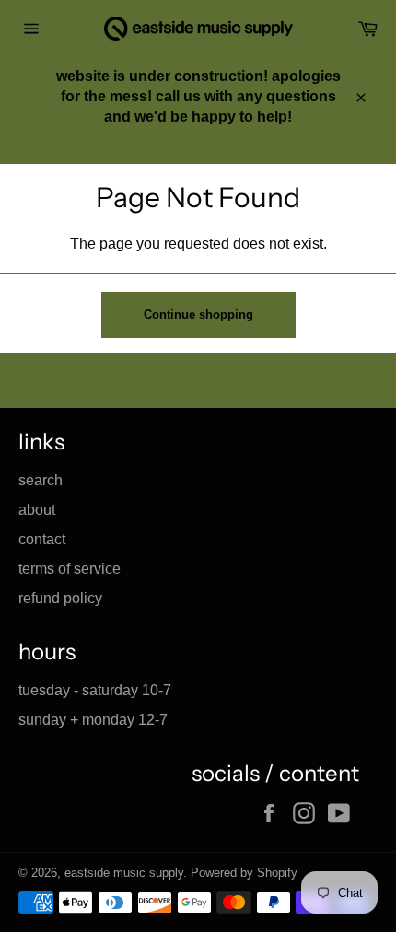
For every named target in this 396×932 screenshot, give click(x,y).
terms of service (69, 569)
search (40, 480)
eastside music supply (123, 873)
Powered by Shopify (244, 873)
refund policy (60, 598)
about (36, 510)
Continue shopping (198, 314)
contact (41, 539)
